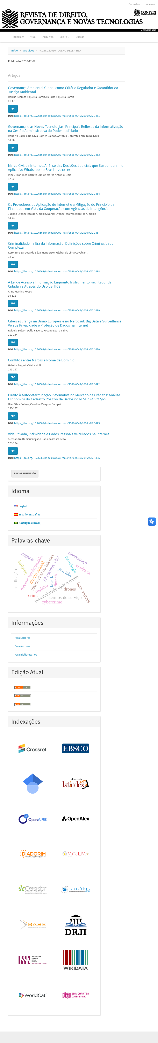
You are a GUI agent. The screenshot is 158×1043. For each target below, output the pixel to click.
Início (14, 50)
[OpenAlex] (76, 819)
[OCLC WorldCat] (33, 995)
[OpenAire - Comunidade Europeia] (33, 819)
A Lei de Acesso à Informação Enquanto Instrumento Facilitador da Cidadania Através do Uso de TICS (60, 284)
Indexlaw (18, 37)
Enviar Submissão (25, 473)
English (23, 506)
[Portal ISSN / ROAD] (33, 960)
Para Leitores (22, 638)
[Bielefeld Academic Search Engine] (33, 925)
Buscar (80, 37)
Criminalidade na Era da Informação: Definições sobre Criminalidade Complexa (60, 245)
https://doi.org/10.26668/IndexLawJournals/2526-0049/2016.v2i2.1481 (57, 116)
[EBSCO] (76, 748)
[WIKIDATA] (76, 960)
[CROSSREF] (33, 748)
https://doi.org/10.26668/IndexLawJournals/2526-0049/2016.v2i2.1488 (57, 271)
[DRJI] (76, 925)
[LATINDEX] (76, 784)
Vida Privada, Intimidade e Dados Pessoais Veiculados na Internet (58, 434)
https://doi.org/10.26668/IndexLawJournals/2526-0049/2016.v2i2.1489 (57, 310)
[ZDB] (76, 995)
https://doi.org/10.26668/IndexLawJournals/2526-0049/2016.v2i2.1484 (57, 193)
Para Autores (22, 646)
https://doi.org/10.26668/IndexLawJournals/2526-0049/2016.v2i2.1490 (57, 349)
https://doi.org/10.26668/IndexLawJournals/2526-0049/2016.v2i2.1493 (57, 423)
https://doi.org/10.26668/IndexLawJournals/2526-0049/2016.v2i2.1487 (57, 232)
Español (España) (29, 514)
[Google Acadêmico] (33, 784)
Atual (33, 37)
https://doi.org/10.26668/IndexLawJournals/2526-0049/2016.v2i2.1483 (57, 155)
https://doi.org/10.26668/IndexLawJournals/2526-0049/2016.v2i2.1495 (57, 458)
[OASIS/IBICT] (33, 889)
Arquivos (48, 37)
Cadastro (134, 4)
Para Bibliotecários (25, 654)
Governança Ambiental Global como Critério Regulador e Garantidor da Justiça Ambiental (63, 89)
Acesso (150, 4)
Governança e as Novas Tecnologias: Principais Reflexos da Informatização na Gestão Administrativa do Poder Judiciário (65, 128)
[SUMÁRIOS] (76, 889)
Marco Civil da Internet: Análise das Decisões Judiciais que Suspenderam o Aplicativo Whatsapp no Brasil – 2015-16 (65, 167)
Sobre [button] (63, 37)
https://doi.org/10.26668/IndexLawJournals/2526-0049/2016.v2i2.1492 (57, 384)
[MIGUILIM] (76, 854)
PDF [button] (13, 108)
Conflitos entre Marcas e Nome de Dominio (41, 360)
